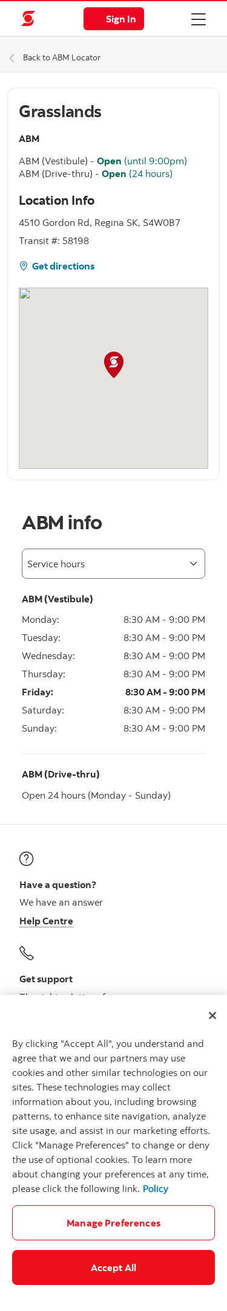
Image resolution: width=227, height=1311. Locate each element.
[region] (113, 1153)
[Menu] (198, 18)
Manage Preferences (113, 1223)
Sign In (121, 19)
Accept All (114, 1267)
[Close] (212, 1015)
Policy (155, 1188)
